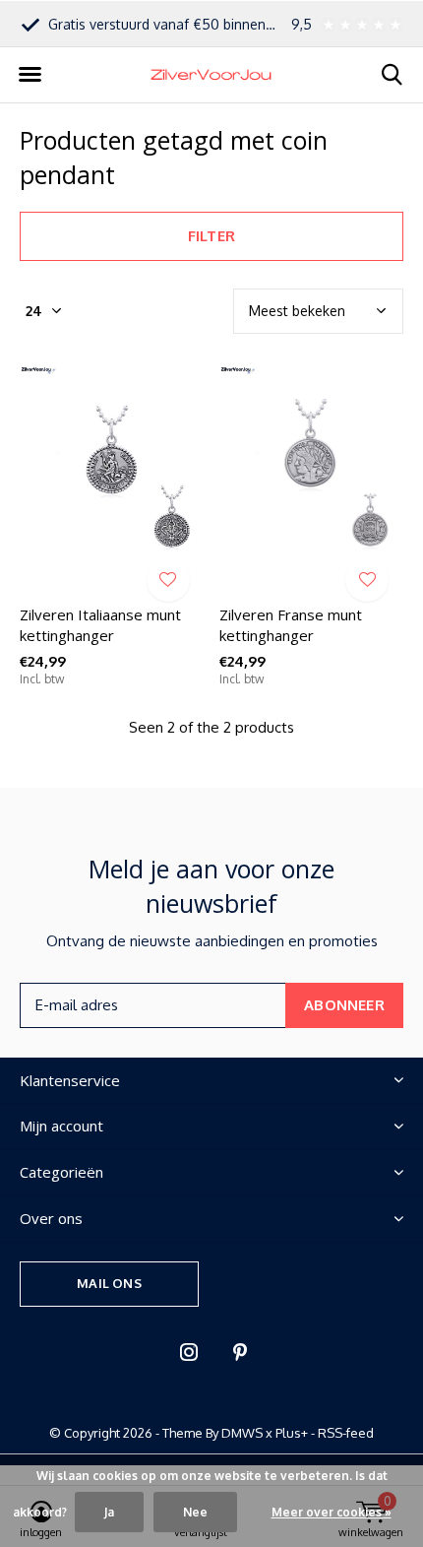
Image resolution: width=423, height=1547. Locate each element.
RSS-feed (346, 1433)
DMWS (242, 1433)
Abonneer (344, 1005)
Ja (109, 1512)
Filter (211, 235)
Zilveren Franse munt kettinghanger (290, 625)
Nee (195, 1512)
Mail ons (109, 1283)
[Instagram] (189, 1352)
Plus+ (291, 1433)
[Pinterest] (240, 1352)
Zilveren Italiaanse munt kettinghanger (100, 625)
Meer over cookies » (332, 1512)
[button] (29, 74)
